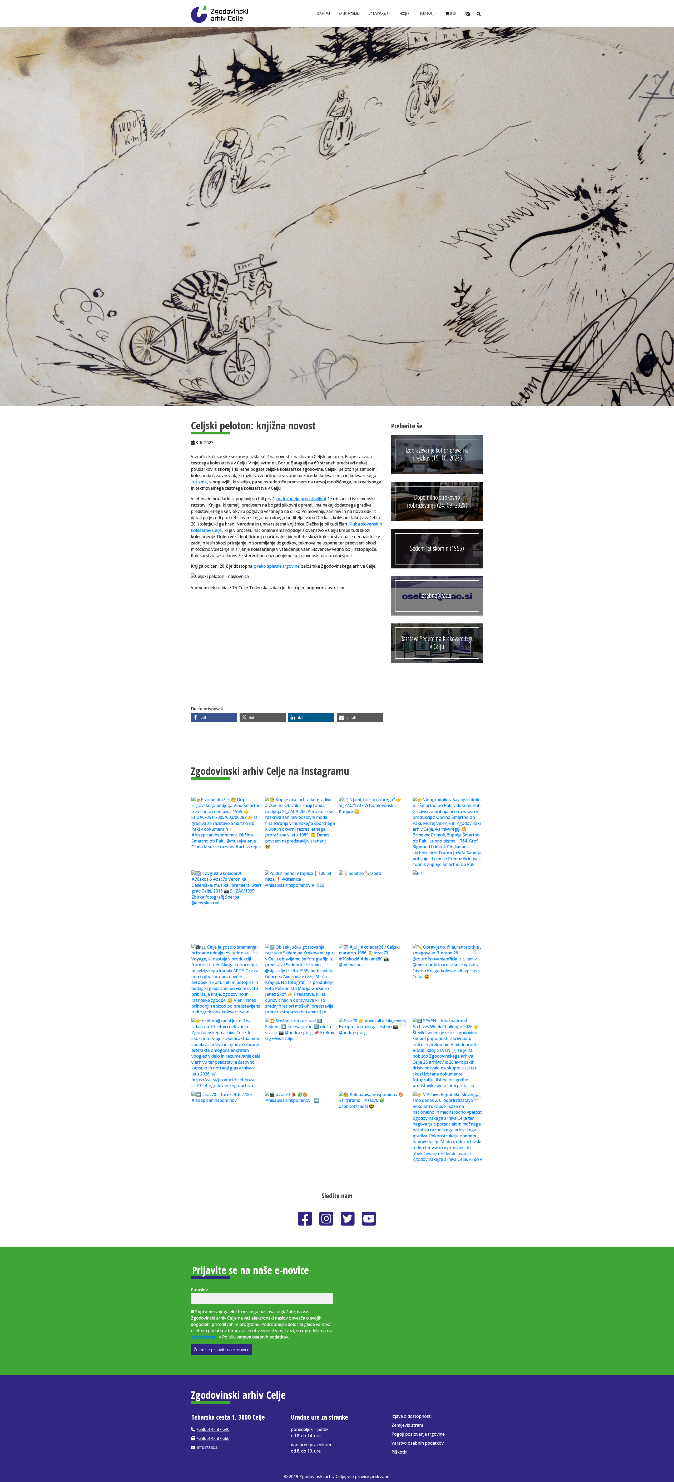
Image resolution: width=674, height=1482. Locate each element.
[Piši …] (447, 905)
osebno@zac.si (437, 595)
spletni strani (204, 1337)
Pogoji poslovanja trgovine (418, 1434)
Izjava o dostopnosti (411, 1416)
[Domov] (219, 13)
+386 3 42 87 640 (213, 1429)
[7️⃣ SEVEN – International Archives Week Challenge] (447, 1052)
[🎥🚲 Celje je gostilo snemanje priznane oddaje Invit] (226, 979)
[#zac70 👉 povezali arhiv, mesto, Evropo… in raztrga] (373, 1052)
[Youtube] (369, 1218)
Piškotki (399, 1452)
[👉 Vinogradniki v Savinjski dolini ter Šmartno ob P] (447, 831)
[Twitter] (348, 1218)
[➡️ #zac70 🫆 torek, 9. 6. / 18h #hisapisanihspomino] (226, 1126)
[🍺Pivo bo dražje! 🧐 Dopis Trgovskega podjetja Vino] (226, 831)
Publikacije (428, 13)
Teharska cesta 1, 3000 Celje (228, 1416)
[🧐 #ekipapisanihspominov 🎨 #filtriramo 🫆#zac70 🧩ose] (373, 1126)
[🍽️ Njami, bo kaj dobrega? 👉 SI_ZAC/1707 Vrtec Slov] (373, 831)
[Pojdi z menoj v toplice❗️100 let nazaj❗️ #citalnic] (300, 905)
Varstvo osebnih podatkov (417, 1443)
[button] (214, 717)
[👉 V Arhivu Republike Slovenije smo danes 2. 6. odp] (447, 1126)
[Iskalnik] (478, 13)
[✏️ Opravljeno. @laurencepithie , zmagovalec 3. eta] (447, 979)
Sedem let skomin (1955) (437, 548)
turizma (199, 482)
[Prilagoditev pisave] (468, 13)
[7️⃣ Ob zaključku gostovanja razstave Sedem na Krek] (300, 979)
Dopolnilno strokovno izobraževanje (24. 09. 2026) (437, 501)
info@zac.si (208, 1447)
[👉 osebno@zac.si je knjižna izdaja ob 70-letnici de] (226, 1052)
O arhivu (323, 13)
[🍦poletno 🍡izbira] (373, 905)
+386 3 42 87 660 (213, 1438)
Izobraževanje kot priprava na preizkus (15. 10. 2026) (437, 453)
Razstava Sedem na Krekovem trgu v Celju (437, 642)
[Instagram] (326, 1218)
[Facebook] (305, 1218)
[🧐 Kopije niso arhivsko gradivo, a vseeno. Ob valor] (300, 831)
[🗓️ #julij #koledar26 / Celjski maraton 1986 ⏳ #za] (373, 979)
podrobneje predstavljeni (301, 499)
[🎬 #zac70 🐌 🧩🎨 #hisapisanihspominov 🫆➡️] (300, 1126)
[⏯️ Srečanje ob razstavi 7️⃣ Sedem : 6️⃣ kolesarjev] (300, 1052)
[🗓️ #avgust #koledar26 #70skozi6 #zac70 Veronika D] (226, 905)
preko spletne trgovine (277, 566)
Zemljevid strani (407, 1425)
